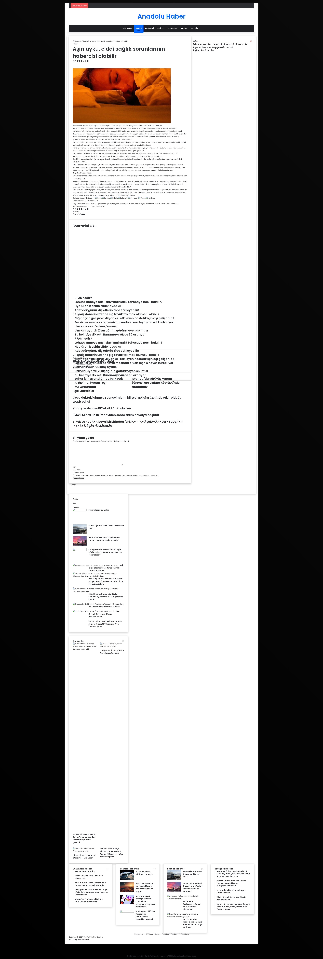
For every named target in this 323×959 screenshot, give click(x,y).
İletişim (194, 28)
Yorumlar (76, 507)
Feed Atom (175, 934)
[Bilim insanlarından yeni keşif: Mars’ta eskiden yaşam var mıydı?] (127, 891)
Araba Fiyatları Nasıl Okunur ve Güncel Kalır (192, 874)
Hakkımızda (131, 956)
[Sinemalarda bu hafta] (80, 511)
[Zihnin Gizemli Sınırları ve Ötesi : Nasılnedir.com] (92, 611)
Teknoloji (172, 28)
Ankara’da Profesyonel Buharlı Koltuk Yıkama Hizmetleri (105, 568)
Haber (139, 28)
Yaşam (184, 28)
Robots (157, 934)
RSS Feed (149, 934)
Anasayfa (127, 28)
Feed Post (185, 934)
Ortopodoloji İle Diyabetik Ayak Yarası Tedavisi (112, 651)
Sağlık (160, 28)
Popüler (76, 499)
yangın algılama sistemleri (79, 940)
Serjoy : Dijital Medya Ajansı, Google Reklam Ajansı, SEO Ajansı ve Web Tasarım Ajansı (105, 624)
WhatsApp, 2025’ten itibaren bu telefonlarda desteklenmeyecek (145, 915)
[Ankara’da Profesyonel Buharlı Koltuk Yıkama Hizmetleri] (95, 565)
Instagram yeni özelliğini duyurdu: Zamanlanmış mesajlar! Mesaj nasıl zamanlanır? (145, 901)
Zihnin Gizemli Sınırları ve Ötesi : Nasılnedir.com (103, 614)
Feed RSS (165, 934)
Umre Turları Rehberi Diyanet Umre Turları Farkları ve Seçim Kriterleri (104, 538)
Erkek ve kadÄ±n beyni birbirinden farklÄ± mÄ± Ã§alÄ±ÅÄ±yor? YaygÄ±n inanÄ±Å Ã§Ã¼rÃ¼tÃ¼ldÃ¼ (220, 47)
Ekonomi (149, 28)
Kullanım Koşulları (179, 956)
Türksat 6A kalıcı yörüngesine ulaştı (144, 872)
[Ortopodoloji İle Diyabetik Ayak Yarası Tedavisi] (92, 604)
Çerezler (161, 956)
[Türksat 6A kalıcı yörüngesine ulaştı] (127, 879)
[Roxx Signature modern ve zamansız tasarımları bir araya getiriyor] (184, 917)
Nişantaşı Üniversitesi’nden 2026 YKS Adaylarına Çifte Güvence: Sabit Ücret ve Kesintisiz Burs (106, 581)
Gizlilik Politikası (151, 956)
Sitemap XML (139, 934)
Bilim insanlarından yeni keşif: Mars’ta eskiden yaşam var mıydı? (144, 887)
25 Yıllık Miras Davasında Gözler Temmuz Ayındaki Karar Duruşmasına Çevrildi (105, 597)
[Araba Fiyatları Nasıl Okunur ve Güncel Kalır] (80, 533)
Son (74, 503)
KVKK (169, 956)
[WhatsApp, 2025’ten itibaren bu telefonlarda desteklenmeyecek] (127, 912)
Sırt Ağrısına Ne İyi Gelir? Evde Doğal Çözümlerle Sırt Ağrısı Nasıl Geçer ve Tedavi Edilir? (105, 552)
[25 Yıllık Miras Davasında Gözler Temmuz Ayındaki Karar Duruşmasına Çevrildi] (97, 591)
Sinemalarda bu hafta (98, 510)
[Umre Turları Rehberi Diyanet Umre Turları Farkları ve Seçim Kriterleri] (80, 545)
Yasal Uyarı (191, 956)
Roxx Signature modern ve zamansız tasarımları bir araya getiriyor (192, 923)
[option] (130, 234)
